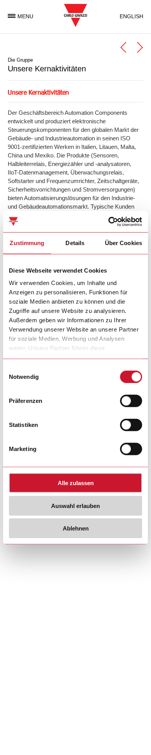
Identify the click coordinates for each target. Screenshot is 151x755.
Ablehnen (76, 528)
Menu (25, 16)
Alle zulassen (76, 483)
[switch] (131, 401)
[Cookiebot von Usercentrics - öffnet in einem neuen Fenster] (108, 221)
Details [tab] (74, 243)
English (131, 16)
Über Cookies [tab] (123, 243)
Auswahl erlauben (75, 505)
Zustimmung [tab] (27, 243)
